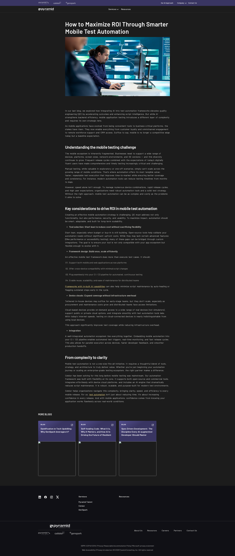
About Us (138, 530)
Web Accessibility (88, 550)
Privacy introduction (104, 550)
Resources (126, 9)
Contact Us (192, 3)
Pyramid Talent (85, 502)
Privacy (100, 546)
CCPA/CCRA (91, 546)
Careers (165, 530)
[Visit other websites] (44, 533)
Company (180, 3)
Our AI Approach (167, 3)
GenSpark (83, 510)
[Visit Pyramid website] (46, 9)
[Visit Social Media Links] (39, 497)
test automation (97, 394)
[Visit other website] (43, 3)
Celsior (82, 506)
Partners (178, 530)
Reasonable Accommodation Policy (117, 546)
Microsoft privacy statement (143, 546)
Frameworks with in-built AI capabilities (85, 286)
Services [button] (112, 9)
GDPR (83, 546)
